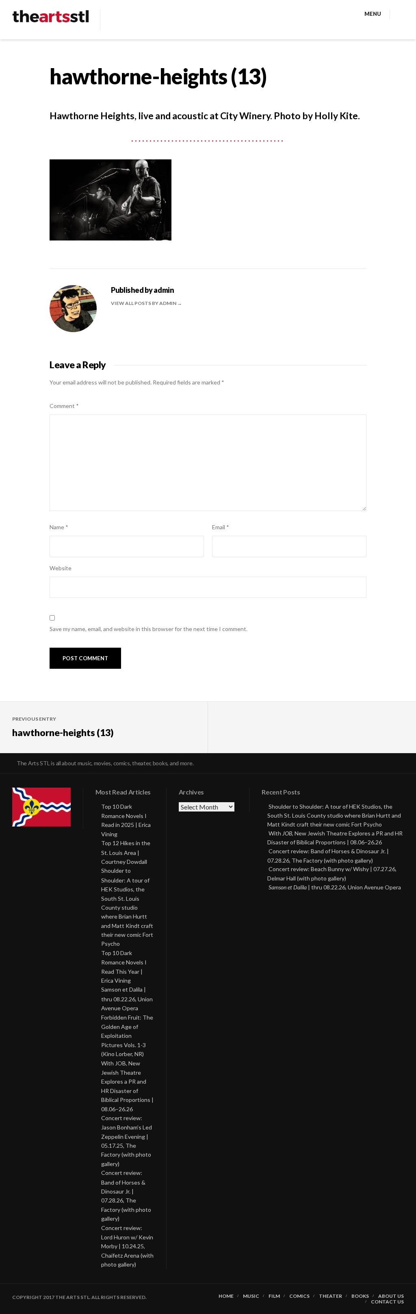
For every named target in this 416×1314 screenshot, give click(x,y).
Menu (372, 14)
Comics (299, 1296)
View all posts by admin (144, 303)
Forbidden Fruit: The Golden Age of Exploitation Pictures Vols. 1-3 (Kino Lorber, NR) (127, 1036)
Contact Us (387, 1302)
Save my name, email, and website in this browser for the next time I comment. (148, 628)
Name (59, 527)
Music (251, 1296)
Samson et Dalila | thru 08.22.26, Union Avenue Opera (127, 998)
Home (226, 1296)
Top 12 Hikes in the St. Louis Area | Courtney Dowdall (125, 852)
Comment (64, 405)
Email (220, 527)
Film (274, 1296)
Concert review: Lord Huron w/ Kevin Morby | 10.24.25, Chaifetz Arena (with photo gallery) (127, 1246)
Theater (330, 1296)
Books (360, 1296)
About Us (391, 1296)
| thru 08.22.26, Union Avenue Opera (335, 887)
